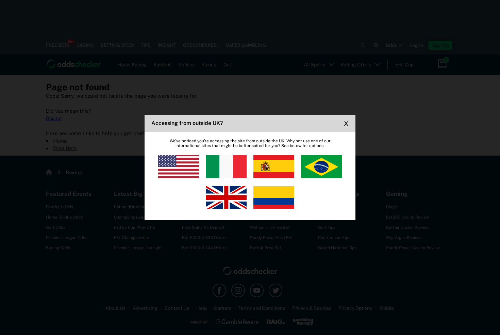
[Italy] (226, 166)
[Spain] (274, 166)
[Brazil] (321, 166)
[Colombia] (274, 197)
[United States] (178, 166)
